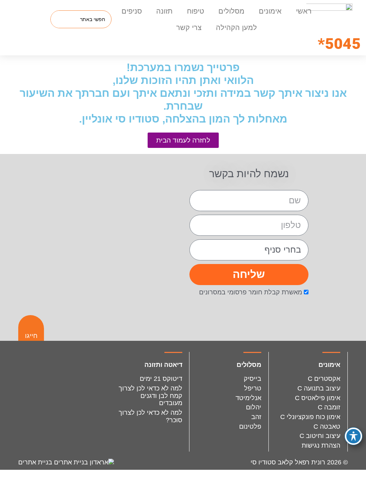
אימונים (270, 11)
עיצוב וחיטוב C (320, 435)
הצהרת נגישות (321, 445)
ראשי (304, 11)
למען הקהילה (236, 27)
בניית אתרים (36, 462)
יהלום (253, 407)
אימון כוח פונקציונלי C (310, 416)
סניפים (132, 11)
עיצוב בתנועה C (318, 388)
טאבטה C (326, 426)
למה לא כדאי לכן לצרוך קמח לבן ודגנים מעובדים (150, 396)
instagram (81, 370)
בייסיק (252, 378)
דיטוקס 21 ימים (161, 378)
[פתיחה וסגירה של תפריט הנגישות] (353, 436)
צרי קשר (189, 27)
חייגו (31, 335)
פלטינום (250, 426)
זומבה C (329, 407)
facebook (48, 370)
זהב (256, 416)
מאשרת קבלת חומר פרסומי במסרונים (250, 292)
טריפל (252, 388)
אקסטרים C (324, 378)
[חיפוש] (60, 19)
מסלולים (231, 11)
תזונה (164, 11)
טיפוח (195, 11)
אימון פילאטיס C (317, 398)
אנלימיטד (248, 398)
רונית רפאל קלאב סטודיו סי (288, 462)
